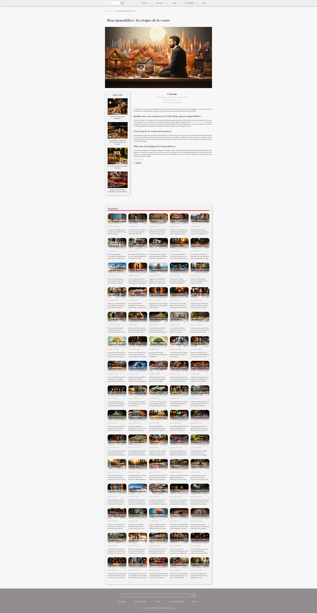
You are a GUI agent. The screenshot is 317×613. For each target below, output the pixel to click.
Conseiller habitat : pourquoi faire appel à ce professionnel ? (117, 295)
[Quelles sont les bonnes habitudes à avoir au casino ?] (118, 179)
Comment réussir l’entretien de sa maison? (116, 540)
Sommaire (173, 94)
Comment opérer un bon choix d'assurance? (179, 491)
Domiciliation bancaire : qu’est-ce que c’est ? (158, 466)
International (159, 3)
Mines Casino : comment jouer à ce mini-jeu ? (199, 368)
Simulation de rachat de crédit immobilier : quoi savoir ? (159, 245)
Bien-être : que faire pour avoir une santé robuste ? (117, 344)
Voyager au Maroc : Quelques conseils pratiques (117, 516)
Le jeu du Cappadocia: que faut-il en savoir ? (117, 270)
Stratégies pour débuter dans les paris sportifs (117, 442)
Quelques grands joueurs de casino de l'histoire (179, 540)
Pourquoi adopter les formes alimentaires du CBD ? (159, 319)
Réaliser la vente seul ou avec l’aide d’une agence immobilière (172, 97)
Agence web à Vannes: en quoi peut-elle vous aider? (180, 417)
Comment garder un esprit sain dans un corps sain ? (159, 516)
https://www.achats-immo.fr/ (198, 122)
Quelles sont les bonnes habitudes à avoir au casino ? (158, 565)
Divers (204, 3)
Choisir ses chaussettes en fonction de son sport (117, 491)
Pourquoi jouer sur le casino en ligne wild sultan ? (138, 344)
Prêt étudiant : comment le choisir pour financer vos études (118, 142)
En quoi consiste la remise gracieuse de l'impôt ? (117, 393)
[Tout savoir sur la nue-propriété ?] (118, 106)
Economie (144, 3)
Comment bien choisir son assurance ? (136, 516)
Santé (174, 3)
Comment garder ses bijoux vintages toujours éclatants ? (138, 417)
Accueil (107, 11)
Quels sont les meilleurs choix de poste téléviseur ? (199, 393)
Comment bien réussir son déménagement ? (136, 466)
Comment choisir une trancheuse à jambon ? (117, 466)
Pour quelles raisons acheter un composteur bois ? (200, 442)
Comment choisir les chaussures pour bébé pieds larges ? (159, 368)
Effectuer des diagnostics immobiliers (172, 102)
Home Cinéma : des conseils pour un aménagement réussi (200, 491)
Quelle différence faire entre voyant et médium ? (117, 565)
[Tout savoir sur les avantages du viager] (118, 156)
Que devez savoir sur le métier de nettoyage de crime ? (180, 393)
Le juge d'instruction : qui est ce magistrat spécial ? (159, 295)
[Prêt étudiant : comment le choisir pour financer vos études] (118, 130)
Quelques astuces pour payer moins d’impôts (137, 442)
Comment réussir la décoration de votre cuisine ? (179, 466)
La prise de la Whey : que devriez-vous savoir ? (117, 245)
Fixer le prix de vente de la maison (172, 100)
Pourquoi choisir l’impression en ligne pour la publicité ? (159, 491)
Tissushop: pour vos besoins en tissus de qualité (138, 393)
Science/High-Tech (189, 3)
